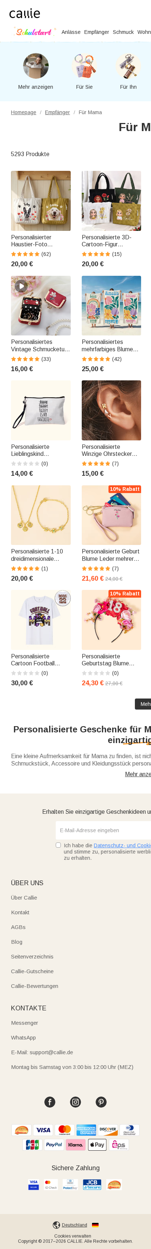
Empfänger (96, 32)
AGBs (18, 927)
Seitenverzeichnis (32, 956)
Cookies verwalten (72, 1236)
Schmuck (123, 32)
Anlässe (71, 32)
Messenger (24, 1023)
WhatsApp (23, 1037)
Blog (16, 942)
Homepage (23, 112)
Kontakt (20, 912)
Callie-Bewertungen (34, 986)
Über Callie (24, 897)
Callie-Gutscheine (32, 971)
